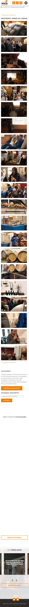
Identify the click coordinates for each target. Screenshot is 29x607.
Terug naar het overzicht (9, 15)
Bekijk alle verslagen (14, 585)
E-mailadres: (4, 396)
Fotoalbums (6, 7)
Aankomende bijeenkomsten (12, 388)
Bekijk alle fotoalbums (14, 537)
